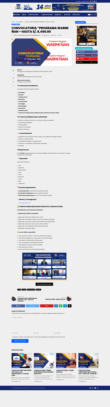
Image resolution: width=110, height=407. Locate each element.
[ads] (86, 36)
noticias (38, 289)
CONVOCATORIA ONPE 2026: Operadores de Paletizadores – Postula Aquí (21, 372)
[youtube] (94, 1)
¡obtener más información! (44, 284)
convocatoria (31, 289)
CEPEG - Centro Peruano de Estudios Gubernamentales (27, 35)
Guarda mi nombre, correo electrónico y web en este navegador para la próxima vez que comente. (39, 337)
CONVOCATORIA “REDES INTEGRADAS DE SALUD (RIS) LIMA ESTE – (43, 371)
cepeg (24, 289)
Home (13, 22)
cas (19, 289)
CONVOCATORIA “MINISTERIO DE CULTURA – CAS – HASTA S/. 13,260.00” (87, 371)
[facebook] (90, 1)
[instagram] (92, 1)
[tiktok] (96, 1)
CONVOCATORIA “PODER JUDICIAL (65, 371)
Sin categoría (19, 22)
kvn (44, 388)
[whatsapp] (97, 388)
